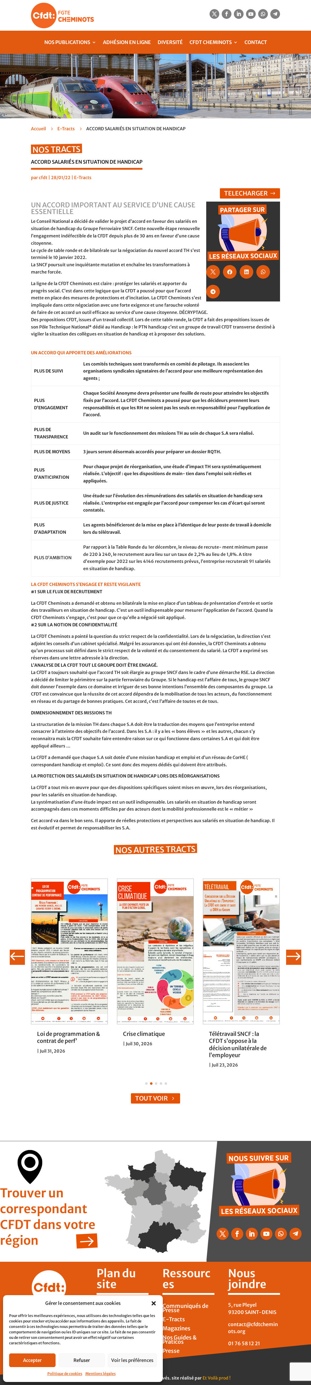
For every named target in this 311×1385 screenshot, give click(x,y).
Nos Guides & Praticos (179, 1340)
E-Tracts (66, 128)
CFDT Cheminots (211, 42)
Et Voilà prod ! (217, 1378)
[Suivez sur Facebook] (226, 14)
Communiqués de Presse (185, 1309)
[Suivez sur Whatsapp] (263, 14)
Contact (255, 42)
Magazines (176, 1329)
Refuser (81, 1360)
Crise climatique (144, 1033)
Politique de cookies (64, 1373)
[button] (154, 1303)
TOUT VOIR (151, 1098)
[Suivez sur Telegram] (275, 14)
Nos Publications (67, 42)
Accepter (32, 1360)
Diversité (170, 42)
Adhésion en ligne (127, 42)
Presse (170, 1351)
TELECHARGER (246, 193)
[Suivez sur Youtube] (251, 14)
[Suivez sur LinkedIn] (239, 14)
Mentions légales (100, 1373)
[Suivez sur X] (214, 14)
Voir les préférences (132, 1360)
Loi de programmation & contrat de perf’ (68, 1037)
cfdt (43, 177)
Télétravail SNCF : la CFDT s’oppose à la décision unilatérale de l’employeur (238, 1044)
